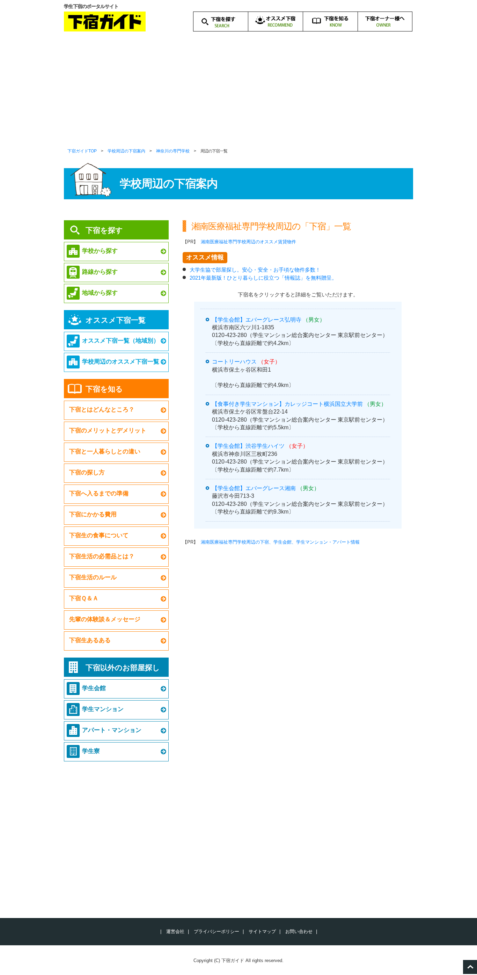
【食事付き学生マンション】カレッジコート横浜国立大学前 (287, 404)
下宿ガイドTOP (82, 151)
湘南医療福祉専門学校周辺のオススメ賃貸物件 (248, 241)
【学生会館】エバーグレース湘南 (254, 488)
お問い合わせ (299, 931)
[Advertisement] (238, 94)
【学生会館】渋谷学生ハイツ (248, 446)
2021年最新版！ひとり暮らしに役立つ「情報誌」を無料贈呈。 (263, 278)
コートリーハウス (234, 362)
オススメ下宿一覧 (116, 320)
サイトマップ (262, 931)
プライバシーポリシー (216, 931)
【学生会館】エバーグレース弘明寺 (256, 320)
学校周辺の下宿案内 (126, 151)
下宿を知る (104, 389)
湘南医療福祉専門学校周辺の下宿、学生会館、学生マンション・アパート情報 (280, 542)
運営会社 (175, 931)
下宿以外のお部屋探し (123, 668)
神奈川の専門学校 (173, 151)
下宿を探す (104, 230)
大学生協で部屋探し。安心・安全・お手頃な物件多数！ (255, 270)
